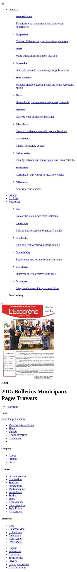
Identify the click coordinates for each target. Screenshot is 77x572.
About (12, 455)
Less (4, 412)
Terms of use (16, 557)
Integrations (15, 485)
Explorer (13, 198)
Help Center (15, 538)
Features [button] (13, 9)
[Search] (2, 303)
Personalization (17, 476)
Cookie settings (17, 567)
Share (12, 498)
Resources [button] (14, 201)
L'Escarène (12, 406)
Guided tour (15, 532)
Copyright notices (19, 564)
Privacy (13, 560)
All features (15, 511)
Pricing (13, 195)
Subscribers (15, 492)
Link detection (17, 505)
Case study (15, 535)
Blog (11, 525)
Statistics (13, 482)
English (13, 548)
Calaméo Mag (17, 528)
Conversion (15, 479)
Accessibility (16, 501)
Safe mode (15, 551)
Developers (15, 541)
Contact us (15, 554)
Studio (12, 495)
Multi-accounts (17, 489)
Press (12, 462)
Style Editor (15, 508)
